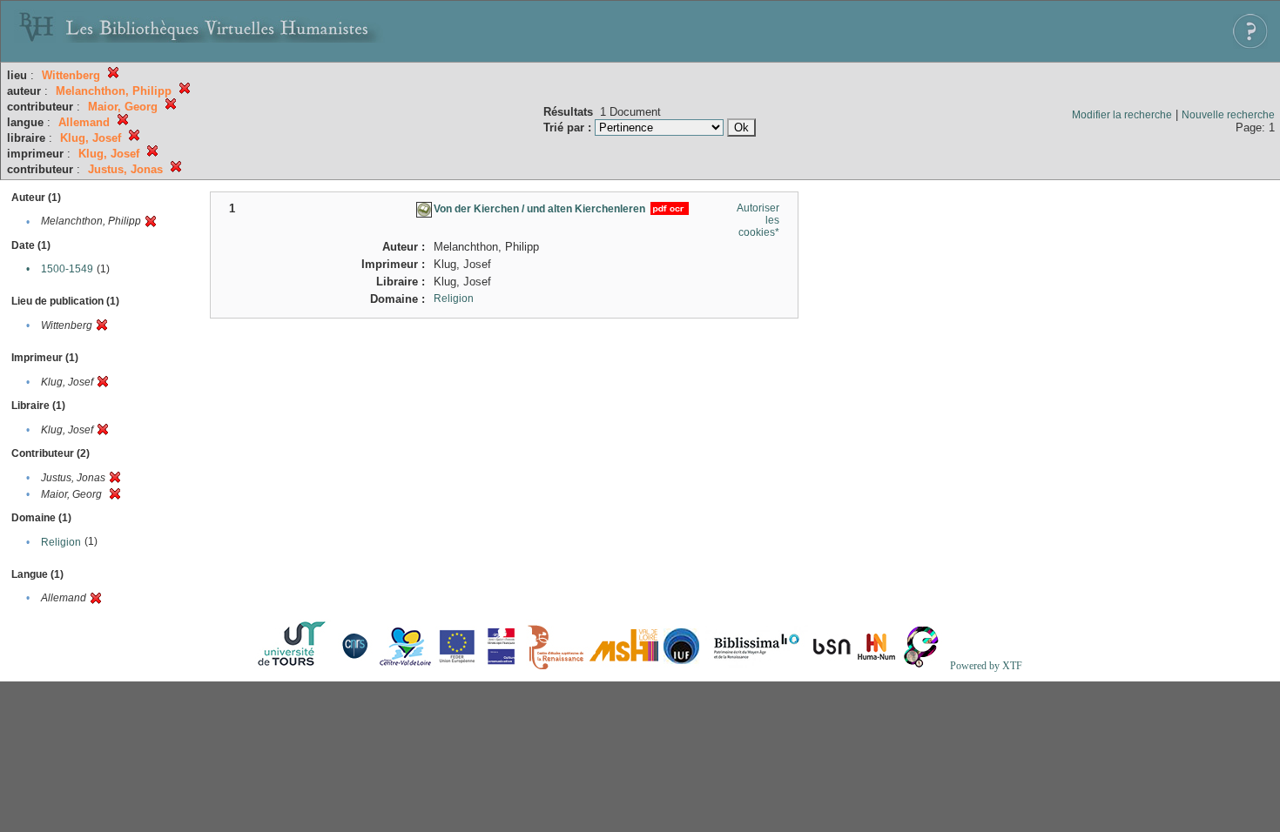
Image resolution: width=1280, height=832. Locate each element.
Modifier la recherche (1122, 115)
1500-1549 (67, 269)
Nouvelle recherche (1228, 115)
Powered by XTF (986, 666)
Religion (61, 542)
